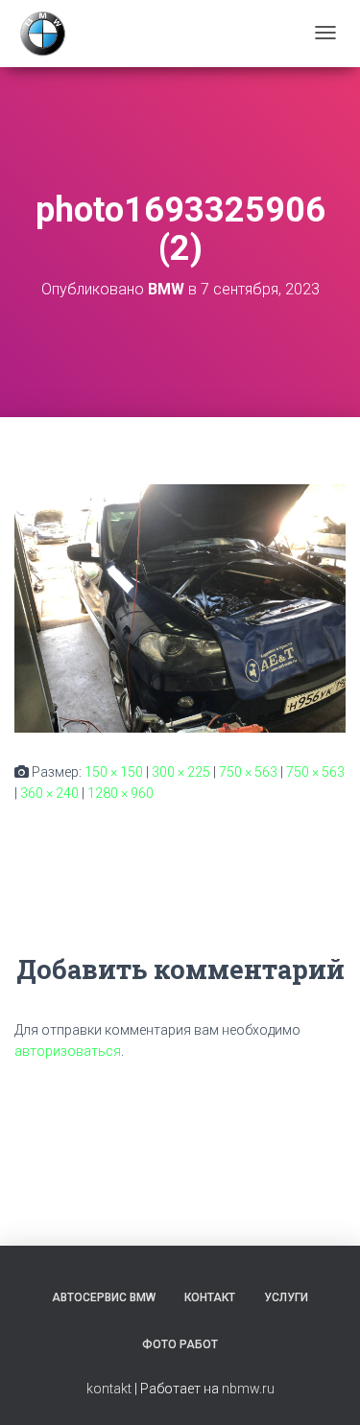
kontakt (109, 1388)
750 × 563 (248, 772)
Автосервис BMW (104, 1297)
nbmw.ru (248, 1388)
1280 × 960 (120, 793)
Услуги (286, 1297)
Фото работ (180, 1344)
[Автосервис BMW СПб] (42, 34)
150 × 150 (113, 772)
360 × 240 (49, 793)
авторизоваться (67, 1051)
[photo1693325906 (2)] (180, 607)
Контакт (209, 1297)
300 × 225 (181, 772)
